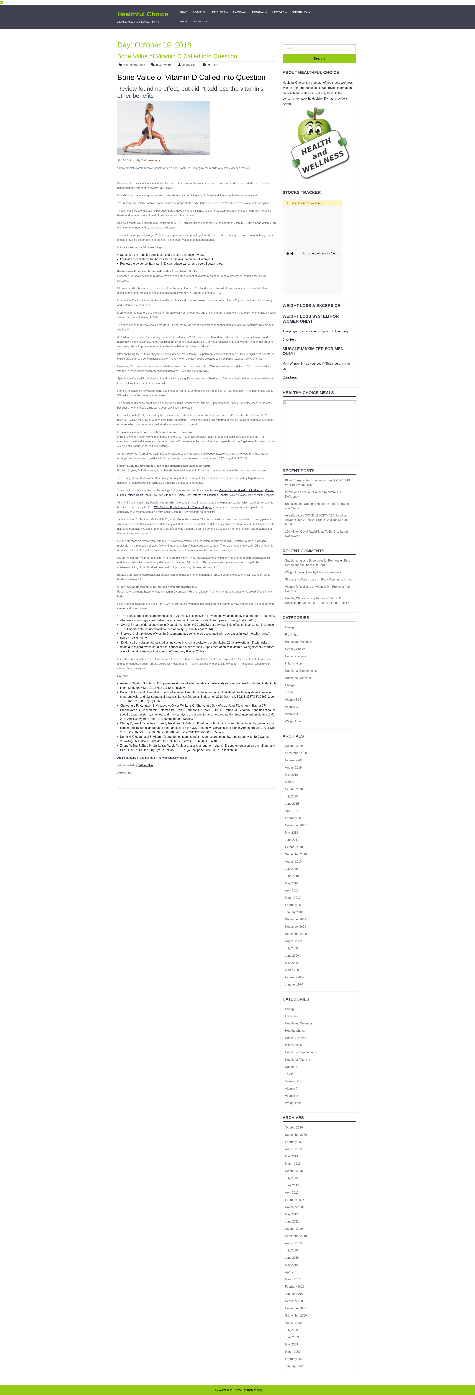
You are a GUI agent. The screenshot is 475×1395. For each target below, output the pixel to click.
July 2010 (291, 868)
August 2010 (293, 861)
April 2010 (292, 890)
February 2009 (294, 977)
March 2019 (293, 782)
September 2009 (296, 933)
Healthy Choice (295, 649)
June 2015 (292, 803)
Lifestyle (278, 12)
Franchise (291, 634)
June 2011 (292, 839)
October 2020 (294, 745)
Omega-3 (291, 685)
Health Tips (218, 12)
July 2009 (291, 948)
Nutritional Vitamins (298, 678)
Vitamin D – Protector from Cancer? (325, 602)
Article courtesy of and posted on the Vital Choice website (152, 757)
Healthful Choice (142, 14)
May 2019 (291, 774)
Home (183, 12)
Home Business (295, 656)
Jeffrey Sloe (189, 64)
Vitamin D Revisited (298, 586)
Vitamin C (291, 706)
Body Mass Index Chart (336, 579)
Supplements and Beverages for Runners (312, 560)
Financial (258, 12)
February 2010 (294, 905)
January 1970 (294, 984)
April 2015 (292, 810)
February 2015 (294, 818)
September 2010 (296, 854)
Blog (183, 21)
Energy (289, 627)
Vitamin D (291, 714)
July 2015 (291, 796)
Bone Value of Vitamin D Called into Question (177, 56)
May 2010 (291, 883)
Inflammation (293, 663)
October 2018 (294, 789)
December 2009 (295, 919)
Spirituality (299, 12)
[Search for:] (319, 49)
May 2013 (291, 832)
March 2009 (293, 970)
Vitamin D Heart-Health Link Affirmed (241, 490)
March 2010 (293, 897)
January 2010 (294, 912)
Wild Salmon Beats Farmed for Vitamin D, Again (183, 507)
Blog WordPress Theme (227, 1389)
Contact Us (200, 21)
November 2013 (295, 825)
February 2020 (294, 760)
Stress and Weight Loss (300, 579)
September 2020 (296, 753)
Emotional (239, 12)
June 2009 (292, 955)
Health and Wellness (298, 641)
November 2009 (295, 926)
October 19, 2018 (133, 64)
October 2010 (294, 847)
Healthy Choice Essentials (323, 572)
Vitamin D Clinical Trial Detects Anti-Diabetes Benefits (196, 494)
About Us (199, 12)
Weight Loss (293, 572)
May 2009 (291, 962)
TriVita (289, 692)
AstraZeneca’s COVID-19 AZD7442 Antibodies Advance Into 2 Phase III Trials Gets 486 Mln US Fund (316, 520)
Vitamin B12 (293, 699)
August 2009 (293, 941)
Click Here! (290, 339)
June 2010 (292, 876)
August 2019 (293, 767)
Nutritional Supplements (301, 670)
